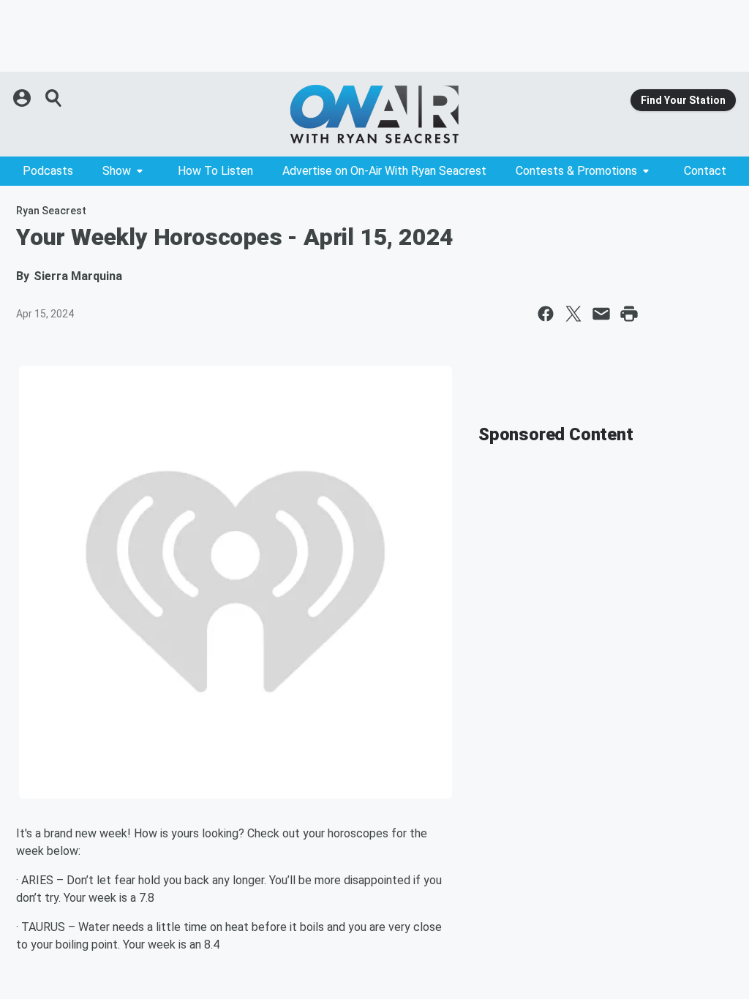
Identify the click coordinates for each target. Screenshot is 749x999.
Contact (705, 171)
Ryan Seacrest (51, 210)
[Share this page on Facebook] (545, 314)
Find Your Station (683, 100)
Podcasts (48, 171)
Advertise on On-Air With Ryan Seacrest (384, 171)
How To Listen (215, 171)
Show (116, 171)
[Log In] (23, 98)
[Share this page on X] (573, 314)
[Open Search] (54, 98)
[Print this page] (629, 314)
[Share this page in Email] (601, 314)
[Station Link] (374, 114)
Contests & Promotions (576, 171)
